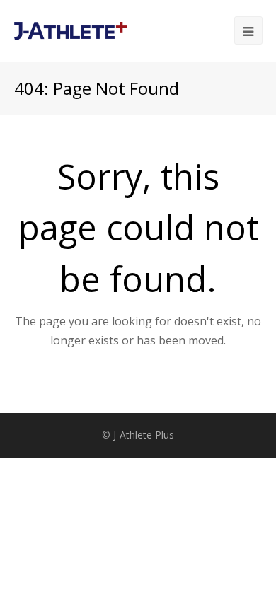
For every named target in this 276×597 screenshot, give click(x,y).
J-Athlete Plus (143, 434)
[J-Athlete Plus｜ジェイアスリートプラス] (70, 30)
